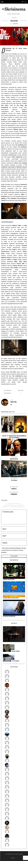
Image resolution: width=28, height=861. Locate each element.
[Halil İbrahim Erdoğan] (14, 676)
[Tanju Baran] (14, 681)
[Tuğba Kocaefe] (14, 703)
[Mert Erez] (14, 836)
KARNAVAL (14, 493)
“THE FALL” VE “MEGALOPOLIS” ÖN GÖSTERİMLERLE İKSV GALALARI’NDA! (14, 436)
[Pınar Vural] (14, 800)
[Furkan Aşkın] (14, 743)
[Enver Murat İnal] (14, 783)
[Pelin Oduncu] (14, 756)
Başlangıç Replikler (15, 651)
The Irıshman (14, 480)
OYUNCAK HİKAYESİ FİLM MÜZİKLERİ (11, 598)
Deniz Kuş (15, 23)
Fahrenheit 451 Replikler (14, 634)
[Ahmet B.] (14, 672)
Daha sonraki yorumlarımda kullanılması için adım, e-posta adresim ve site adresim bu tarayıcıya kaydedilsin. (13, 550)
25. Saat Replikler (15, 661)
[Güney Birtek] (14, 823)
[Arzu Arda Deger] (14, 698)
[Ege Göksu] (14, 774)
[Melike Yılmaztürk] (14, 796)
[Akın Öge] (14, 725)
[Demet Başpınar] (14, 729)
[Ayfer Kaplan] (14, 716)
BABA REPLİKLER (14, 459)
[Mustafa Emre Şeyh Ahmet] (14, 747)
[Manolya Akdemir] (14, 831)
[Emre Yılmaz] (14, 738)
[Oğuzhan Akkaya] (14, 787)
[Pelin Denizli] (14, 805)
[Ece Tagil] (14, 809)
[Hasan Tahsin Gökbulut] (14, 818)
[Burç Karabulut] (14, 707)
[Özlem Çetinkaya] (14, 694)
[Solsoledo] (14, 792)
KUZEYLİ (14, 487)
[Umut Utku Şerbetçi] (14, 752)
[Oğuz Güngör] (14, 845)
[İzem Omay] (14, 778)
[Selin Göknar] (14, 765)
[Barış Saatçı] (14, 814)
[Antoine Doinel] (14, 721)
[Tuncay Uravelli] (14, 734)
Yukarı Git (13, 857)
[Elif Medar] (14, 827)
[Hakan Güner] (14, 769)
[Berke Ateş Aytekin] (14, 760)
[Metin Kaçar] (14, 689)
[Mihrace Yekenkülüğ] (14, 840)
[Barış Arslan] (14, 712)
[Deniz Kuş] (14, 685)
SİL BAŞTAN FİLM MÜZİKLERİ (9, 616)
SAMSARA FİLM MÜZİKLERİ (8, 579)
